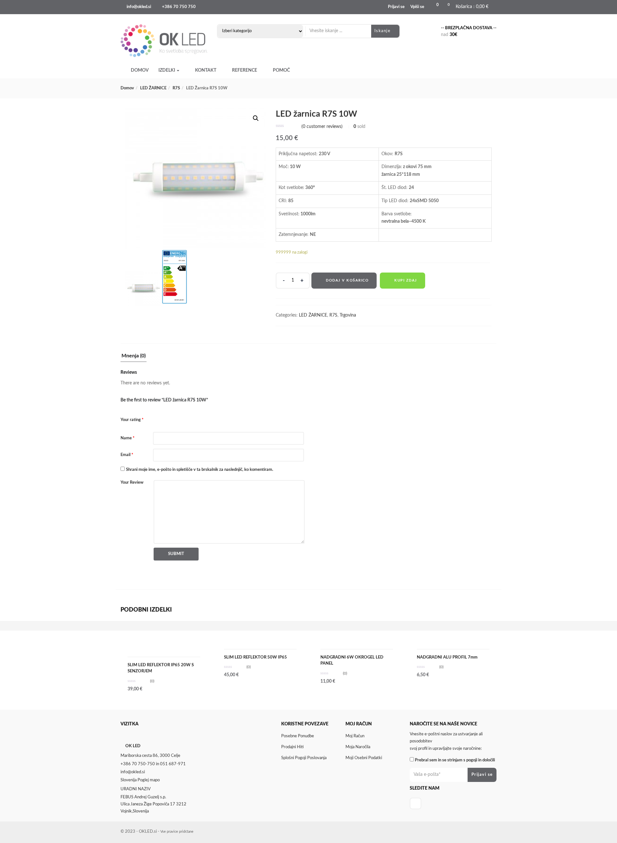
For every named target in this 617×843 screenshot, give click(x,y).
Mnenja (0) (133, 355)
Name (128, 438)
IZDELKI (167, 70)
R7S (176, 88)
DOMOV (140, 70)
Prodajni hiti (292, 747)
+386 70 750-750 (138, 764)
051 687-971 (173, 764)
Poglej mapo (149, 780)
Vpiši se (417, 7)
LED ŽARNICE (153, 88)
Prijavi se (396, 7)
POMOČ (281, 70)
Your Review (132, 482)
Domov (127, 88)
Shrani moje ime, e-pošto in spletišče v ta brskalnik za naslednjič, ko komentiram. (199, 470)
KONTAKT (205, 70)
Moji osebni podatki (363, 758)
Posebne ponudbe (297, 736)
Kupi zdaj (405, 280)
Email (127, 455)
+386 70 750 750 (179, 7)
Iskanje (383, 31)
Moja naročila (357, 747)
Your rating (132, 420)
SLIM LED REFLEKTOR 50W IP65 (255, 657)
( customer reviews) (322, 126)
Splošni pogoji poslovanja (303, 758)
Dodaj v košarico (347, 280)
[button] (471, 7)
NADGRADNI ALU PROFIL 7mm (447, 657)
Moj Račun (354, 736)
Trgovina (348, 315)
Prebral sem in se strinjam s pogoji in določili (455, 760)
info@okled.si (139, 7)
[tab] (134, 357)
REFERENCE (244, 70)
